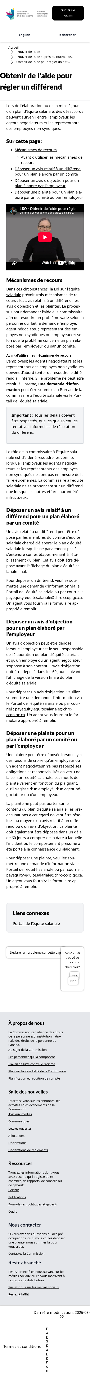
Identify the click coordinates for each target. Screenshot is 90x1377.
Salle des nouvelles (28, 1092)
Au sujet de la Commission (27, 1049)
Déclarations (17, 1143)
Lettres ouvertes (20, 1128)
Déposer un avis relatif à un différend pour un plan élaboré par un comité (48, 171)
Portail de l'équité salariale (36, 923)
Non (73, 981)
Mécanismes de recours (36, 149)
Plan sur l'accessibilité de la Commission (37, 1071)
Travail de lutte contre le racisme (31, 1064)
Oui (74, 976)
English (24, 35)
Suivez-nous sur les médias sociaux (33, 1287)
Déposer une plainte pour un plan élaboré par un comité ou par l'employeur (49, 195)
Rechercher (67, 35)
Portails (13, 1190)
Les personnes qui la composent (31, 1057)
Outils (12, 1211)
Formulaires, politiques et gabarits (33, 1204)
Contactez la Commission (26, 1253)
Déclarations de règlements (28, 1150)
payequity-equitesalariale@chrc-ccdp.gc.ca (44, 597)
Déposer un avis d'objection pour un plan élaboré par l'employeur (47, 183)
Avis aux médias (20, 1114)
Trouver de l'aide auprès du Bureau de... (44, 57)
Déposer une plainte (68, 13)
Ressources (20, 1163)
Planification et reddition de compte (34, 1078)
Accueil (13, 47)
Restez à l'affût (18, 1294)
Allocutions (16, 1135)
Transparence (47, 1347)
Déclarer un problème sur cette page (36, 952)
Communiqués (19, 1121)
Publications (17, 1197)
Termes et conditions (22, 1346)
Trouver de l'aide (28, 51)
